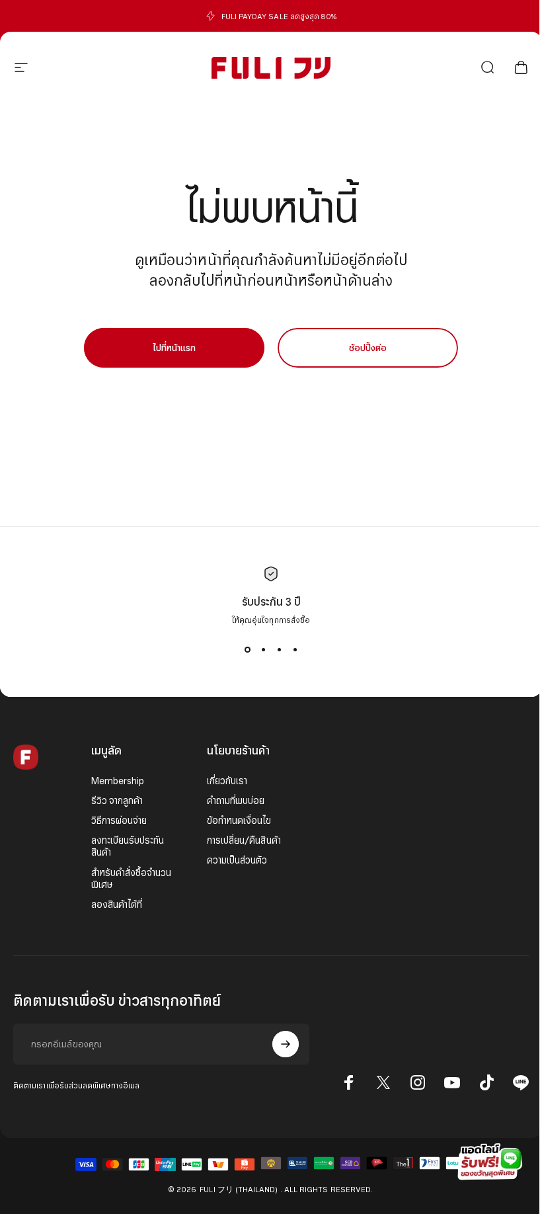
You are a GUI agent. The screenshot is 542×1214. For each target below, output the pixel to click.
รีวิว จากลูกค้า (117, 801)
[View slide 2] (263, 649)
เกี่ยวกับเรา (227, 781)
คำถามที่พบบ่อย (236, 801)
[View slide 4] (295, 649)
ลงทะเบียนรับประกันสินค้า (128, 846)
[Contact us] (489, 1161)
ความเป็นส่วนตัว (237, 860)
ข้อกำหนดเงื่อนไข (239, 821)
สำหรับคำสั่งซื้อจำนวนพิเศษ (131, 879)
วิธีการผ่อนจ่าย (119, 821)
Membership (118, 781)
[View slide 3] (279, 649)
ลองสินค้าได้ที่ (117, 904)
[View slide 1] (247, 649)
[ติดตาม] (285, 1044)
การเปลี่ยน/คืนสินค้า (244, 840)
